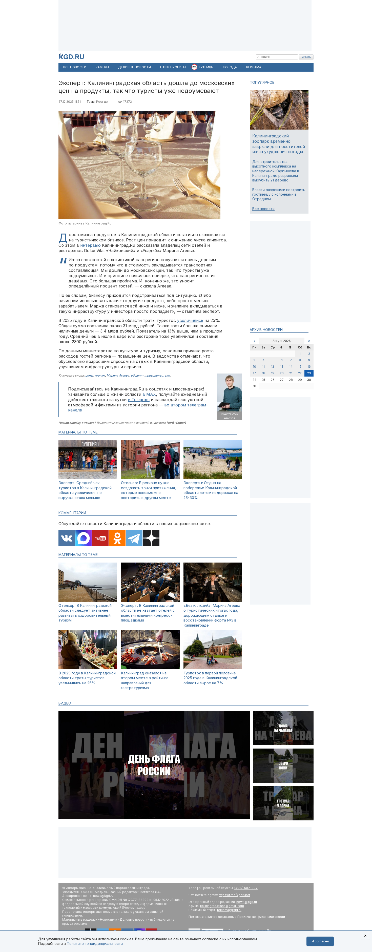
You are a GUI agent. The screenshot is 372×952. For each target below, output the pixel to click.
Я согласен (320, 941)
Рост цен (103, 102)
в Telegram (139, 399)
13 (281, 366)
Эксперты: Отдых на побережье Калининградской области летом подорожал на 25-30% (210, 490)
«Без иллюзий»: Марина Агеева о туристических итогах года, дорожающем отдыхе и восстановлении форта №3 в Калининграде (211, 615)
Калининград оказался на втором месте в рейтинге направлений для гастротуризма (145, 680)
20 (282, 373)
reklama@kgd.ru (229, 910)
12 (272, 366)
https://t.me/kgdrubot (234, 895)
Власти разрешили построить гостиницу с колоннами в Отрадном (278, 194)
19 (272, 373)
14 (291, 366)
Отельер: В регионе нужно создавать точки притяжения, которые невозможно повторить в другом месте (148, 490)
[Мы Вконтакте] (66, 538)
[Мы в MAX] (83, 538)
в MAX (149, 394)
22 (300, 373)
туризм (99, 375)
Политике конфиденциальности (95, 943)
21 (290, 373)
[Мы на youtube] (100, 538)
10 (254, 366)
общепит (137, 375)
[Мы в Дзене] (151, 538)
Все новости (263, 208)
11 (263, 366)
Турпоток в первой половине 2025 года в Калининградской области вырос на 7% (210, 678)
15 (299, 366)
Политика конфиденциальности (261, 917)
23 (309, 373)
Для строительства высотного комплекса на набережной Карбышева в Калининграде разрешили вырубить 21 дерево (275, 170)
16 (309, 366)
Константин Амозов (229, 416)
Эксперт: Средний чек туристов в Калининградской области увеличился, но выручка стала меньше (85, 490)
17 (254, 373)
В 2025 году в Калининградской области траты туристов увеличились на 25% (87, 678)
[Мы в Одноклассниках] (117, 538)
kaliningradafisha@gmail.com (222, 906)
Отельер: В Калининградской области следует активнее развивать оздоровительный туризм (85, 613)
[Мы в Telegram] (134, 538)
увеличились (190, 320)
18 (263, 373)
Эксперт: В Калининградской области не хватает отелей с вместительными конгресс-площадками (148, 613)
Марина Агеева (118, 375)
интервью (90, 245)
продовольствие (157, 375)
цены (89, 375)
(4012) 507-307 (246, 888)
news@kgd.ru (246, 902)
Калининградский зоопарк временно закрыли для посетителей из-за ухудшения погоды (278, 143)
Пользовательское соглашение (213, 917)
